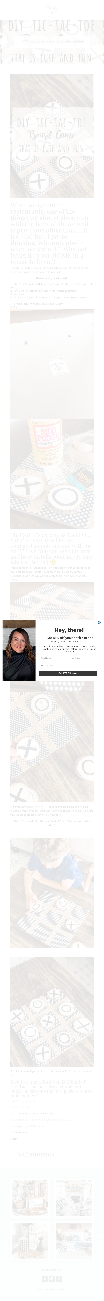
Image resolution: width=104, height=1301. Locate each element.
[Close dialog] (99, 622)
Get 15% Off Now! (67, 673)
